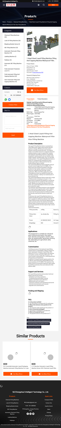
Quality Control (49, 406)
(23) (11, 47)
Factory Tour (49, 403)
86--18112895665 (53, 1)
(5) (8, 60)
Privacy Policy (48, 415)
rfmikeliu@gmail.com (39, 1)
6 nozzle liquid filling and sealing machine (38, 323)
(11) (12, 70)
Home (4, 22)
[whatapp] (5, 99)
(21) (12, 64)
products (9, 22)
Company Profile (49, 399)
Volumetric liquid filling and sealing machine (39, 320)
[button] (10, 357)
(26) (12, 40)
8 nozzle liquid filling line (34, 327)
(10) (12, 52)
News (48, 409)
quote (53, 4)
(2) (12, 44)
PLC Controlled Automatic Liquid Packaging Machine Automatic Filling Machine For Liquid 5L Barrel (16, 367)
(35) (11, 36)
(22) (12, 75)
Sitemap (49, 412)
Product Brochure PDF (37, 72)
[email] (9, 99)
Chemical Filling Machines (20, 22)
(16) (12, 80)
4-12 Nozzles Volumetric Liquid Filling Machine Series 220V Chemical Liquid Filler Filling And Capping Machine (44, 367)
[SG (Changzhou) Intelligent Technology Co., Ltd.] (11, 5)
